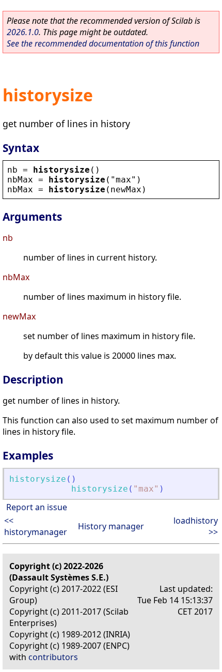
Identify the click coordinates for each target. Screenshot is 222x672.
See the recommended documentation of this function (103, 43)
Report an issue (36, 507)
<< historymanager (35, 526)
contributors (53, 657)
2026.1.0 (23, 32)
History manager (111, 526)
